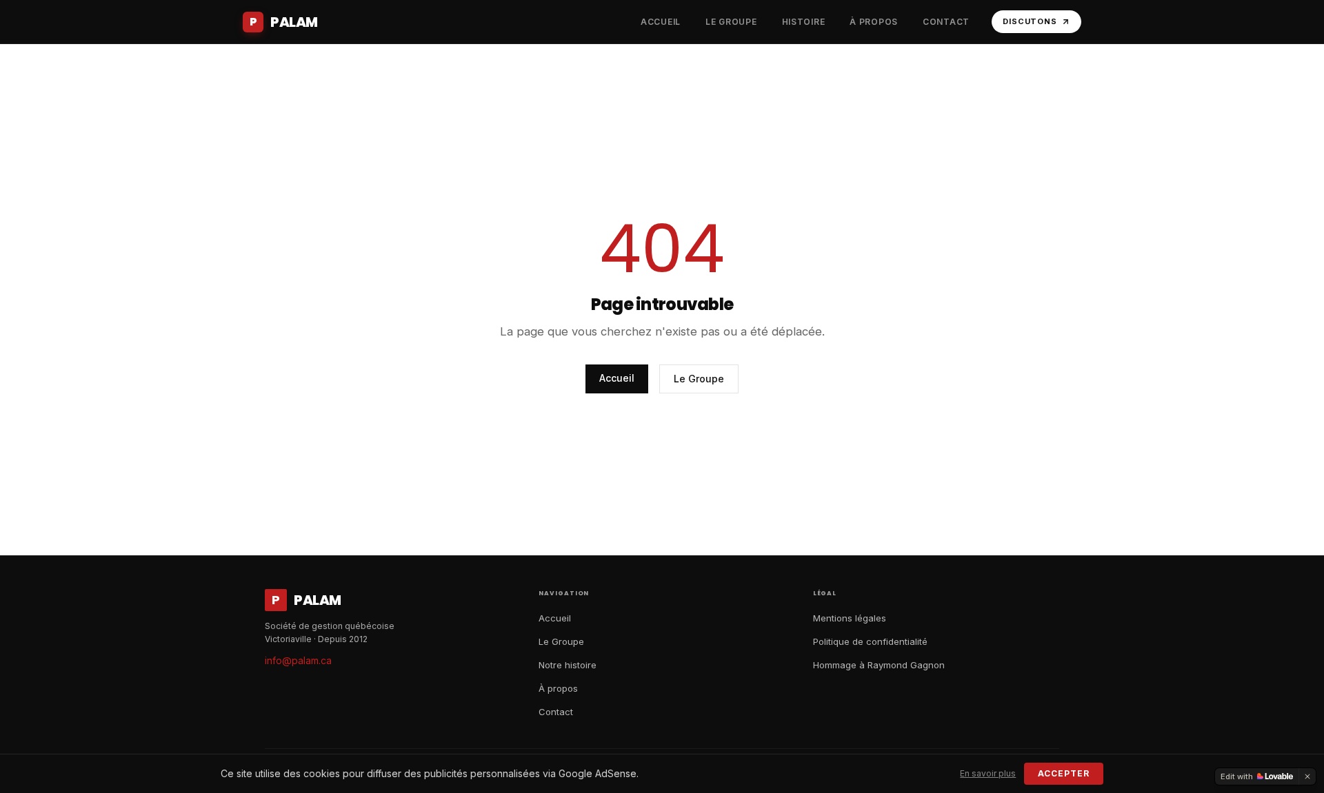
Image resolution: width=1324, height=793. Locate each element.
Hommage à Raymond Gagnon (879, 664)
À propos (558, 688)
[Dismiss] (1307, 776)
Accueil (616, 378)
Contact (556, 711)
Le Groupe (699, 378)
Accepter (1064, 773)
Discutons (1030, 21)
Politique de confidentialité (870, 641)
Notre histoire (567, 664)
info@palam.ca (298, 660)
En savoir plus (988, 773)
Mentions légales (849, 618)
